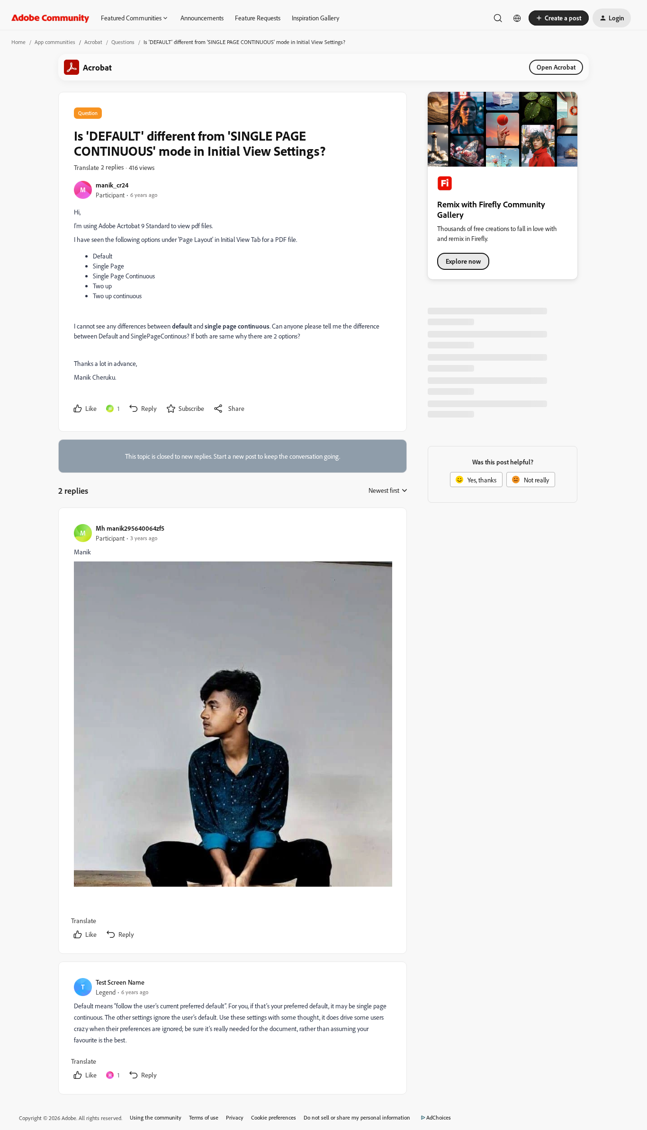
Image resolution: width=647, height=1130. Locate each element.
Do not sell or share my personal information (357, 1117)
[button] (559, 18)
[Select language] (517, 18)
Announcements (202, 18)
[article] (232, 732)
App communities (55, 41)
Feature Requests (257, 18)
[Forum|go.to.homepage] (50, 18)
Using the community (155, 1117)
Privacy (234, 1117)
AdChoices (438, 1117)
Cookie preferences (273, 1117)
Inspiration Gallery (315, 18)
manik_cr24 (112, 185)
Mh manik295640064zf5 (130, 528)
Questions (123, 41)
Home (18, 41)
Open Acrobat (556, 67)
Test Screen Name (120, 982)
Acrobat (93, 41)
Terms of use (203, 1117)
